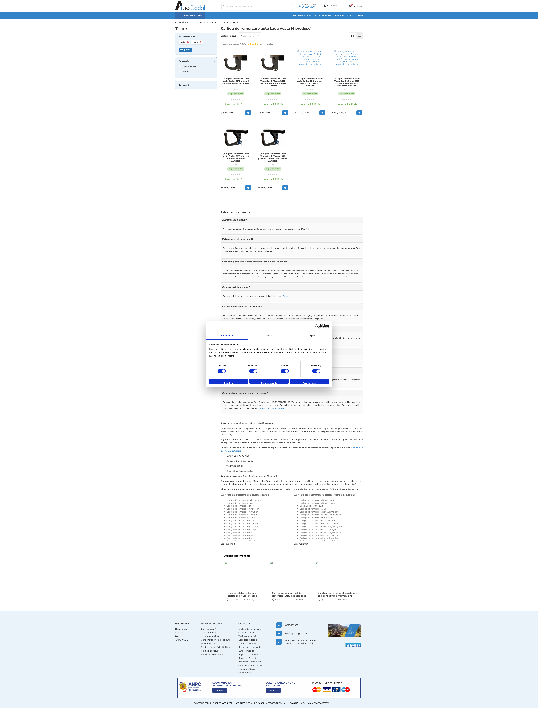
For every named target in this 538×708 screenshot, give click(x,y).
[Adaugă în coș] (248, 112)
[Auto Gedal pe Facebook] (344, 630)
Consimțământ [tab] (227, 335)
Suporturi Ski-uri (247, 658)
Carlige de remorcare (249, 629)
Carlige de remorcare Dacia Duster (318, 503)
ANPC (178, 639)
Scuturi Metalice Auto (250, 647)
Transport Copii (246, 669)
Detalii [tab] (269, 335)
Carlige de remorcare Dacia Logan (317, 500)
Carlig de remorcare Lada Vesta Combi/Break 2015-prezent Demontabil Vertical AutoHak (272, 157)
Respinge (228, 383)
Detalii (220, 690)
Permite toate (309, 383)
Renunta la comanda (212, 654)
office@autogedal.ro (293, 633)
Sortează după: (228, 36)
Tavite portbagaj (247, 636)
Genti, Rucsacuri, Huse (250, 665)
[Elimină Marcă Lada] (188, 42)
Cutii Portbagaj (246, 650)
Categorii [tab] (184, 85)
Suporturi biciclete (248, 654)
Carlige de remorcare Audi (240, 503)
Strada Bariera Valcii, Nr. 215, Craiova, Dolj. (301, 642)
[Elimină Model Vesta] (200, 42)
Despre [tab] (311, 335)
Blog (360, 15)
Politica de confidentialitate (272, 408)
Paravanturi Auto (247, 643)
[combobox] (257, 6)
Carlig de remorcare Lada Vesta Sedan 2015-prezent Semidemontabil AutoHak (235, 81)
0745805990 (308, 7)
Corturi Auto (245, 672)
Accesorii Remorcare (249, 661)
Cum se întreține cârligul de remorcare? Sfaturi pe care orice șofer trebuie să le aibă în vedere (289, 594)
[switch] (253, 371)
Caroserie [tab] (184, 61)
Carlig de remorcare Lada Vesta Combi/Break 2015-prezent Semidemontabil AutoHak (273, 82)
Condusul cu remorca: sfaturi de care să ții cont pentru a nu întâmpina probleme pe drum (337, 594)
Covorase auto (246, 632)
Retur (348, 277)
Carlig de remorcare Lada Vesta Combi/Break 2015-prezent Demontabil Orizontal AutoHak (347, 82)
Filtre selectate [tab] (187, 36)
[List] (359, 35)
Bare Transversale (247, 639)
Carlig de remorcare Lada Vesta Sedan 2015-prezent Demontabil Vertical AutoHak (236, 157)
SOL (185, 639)
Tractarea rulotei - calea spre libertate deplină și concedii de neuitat (242, 594)
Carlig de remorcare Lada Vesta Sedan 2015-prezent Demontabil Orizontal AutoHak (310, 82)
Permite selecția (269, 383)
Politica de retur (209, 650)
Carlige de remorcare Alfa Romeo (243, 500)
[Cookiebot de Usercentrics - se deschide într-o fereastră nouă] (316, 326)
